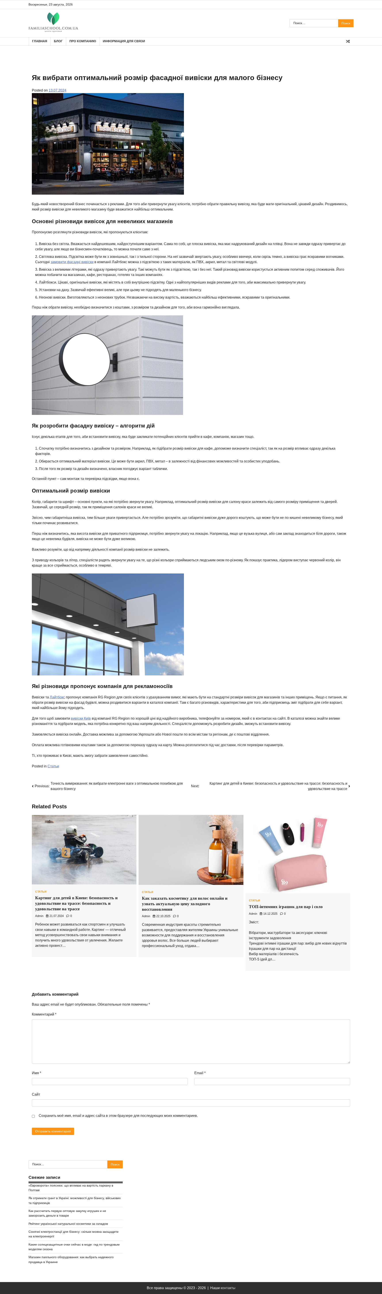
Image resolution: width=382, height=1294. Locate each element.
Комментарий (44, 1014)
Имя (36, 1073)
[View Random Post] (348, 41)
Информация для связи (124, 41)
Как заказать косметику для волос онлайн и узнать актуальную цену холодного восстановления (184, 904)
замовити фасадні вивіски (72, 262)
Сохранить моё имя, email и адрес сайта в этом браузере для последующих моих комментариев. (118, 1116)
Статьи (53, 766)
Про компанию (82, 41)
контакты (228, 1288)
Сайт (36, 1094)
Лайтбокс (57, 697)
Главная (39, 41)
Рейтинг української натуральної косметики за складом (68, 1223)
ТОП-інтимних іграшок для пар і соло (286, 906)
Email (200, 1073)
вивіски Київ (81, 718)
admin (39, 916)
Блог (58, 41)
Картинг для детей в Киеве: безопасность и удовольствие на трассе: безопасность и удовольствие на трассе (76, 903)
